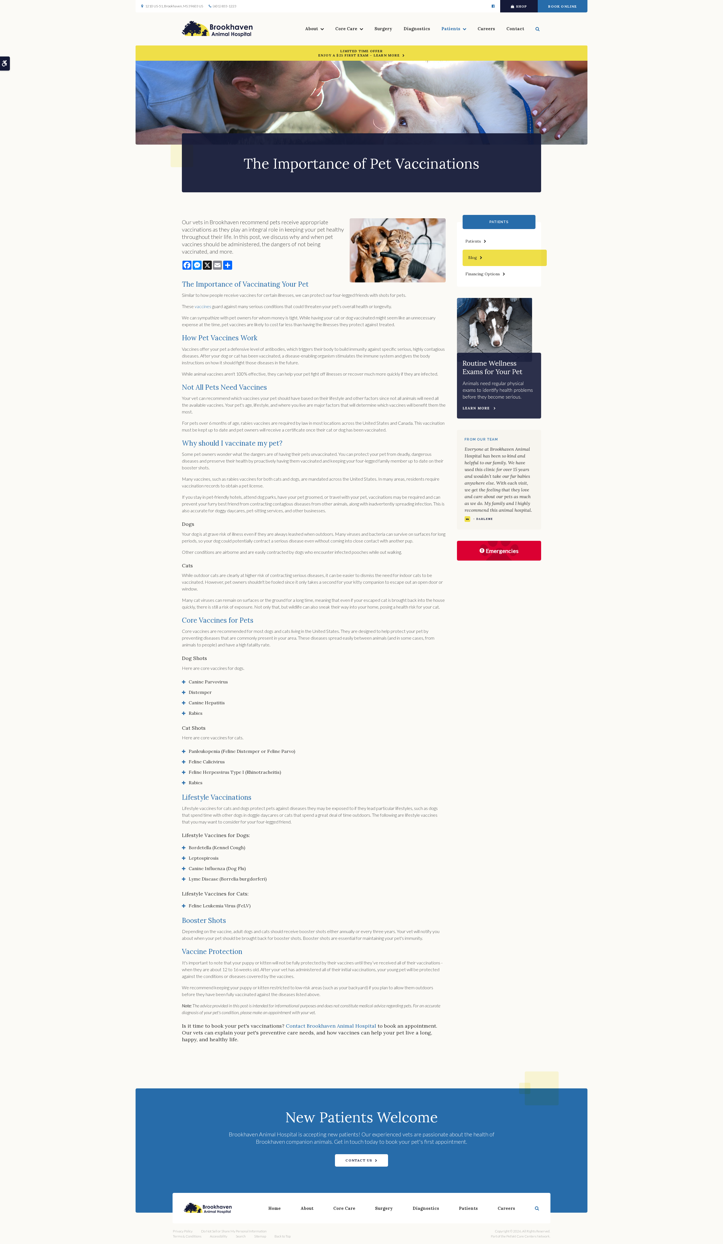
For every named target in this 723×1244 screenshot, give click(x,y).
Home (274, 1208)
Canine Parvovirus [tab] (208, 682)
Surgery (383, 28)
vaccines (203, 306)
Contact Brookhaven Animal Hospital (331, 1026)
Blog (472, 257)
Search (241, 1236)
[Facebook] (493, 6)
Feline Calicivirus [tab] (207, 761)
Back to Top (283, 1236)
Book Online (562, 6)
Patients (450, 28)
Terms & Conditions (187, 1236)
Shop (521, 6)
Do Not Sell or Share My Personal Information (234, 1231)
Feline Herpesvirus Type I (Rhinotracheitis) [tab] (235, 772)
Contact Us (358, 1160)
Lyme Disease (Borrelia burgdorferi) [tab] (228, 879)
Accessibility (218, 1236)
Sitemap (260, 1236)
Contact (515, 28)
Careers (486, 28)
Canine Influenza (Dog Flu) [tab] (217, 868)
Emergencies (502, 550)
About (311, 28)
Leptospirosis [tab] (204, 858)
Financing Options (482, 273)
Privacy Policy (183, 1231)
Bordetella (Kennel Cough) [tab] (217, 847)
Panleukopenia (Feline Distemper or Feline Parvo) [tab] (242, 751)
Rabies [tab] (195, 713)
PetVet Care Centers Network (528, 1236)
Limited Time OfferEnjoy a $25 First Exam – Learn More (359, 53)
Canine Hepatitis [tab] (207, 702)
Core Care (346, 28)
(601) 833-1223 (224, 6)
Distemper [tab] (200, 692)
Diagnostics (417, 28)
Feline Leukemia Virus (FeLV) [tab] (220, 906)
